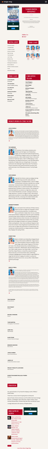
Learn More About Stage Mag (24, 448)
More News (9, 445)
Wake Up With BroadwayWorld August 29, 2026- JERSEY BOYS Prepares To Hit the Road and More (16, 440)
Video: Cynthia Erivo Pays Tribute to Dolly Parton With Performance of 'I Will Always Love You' (16, 420)
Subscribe (13, 28)
